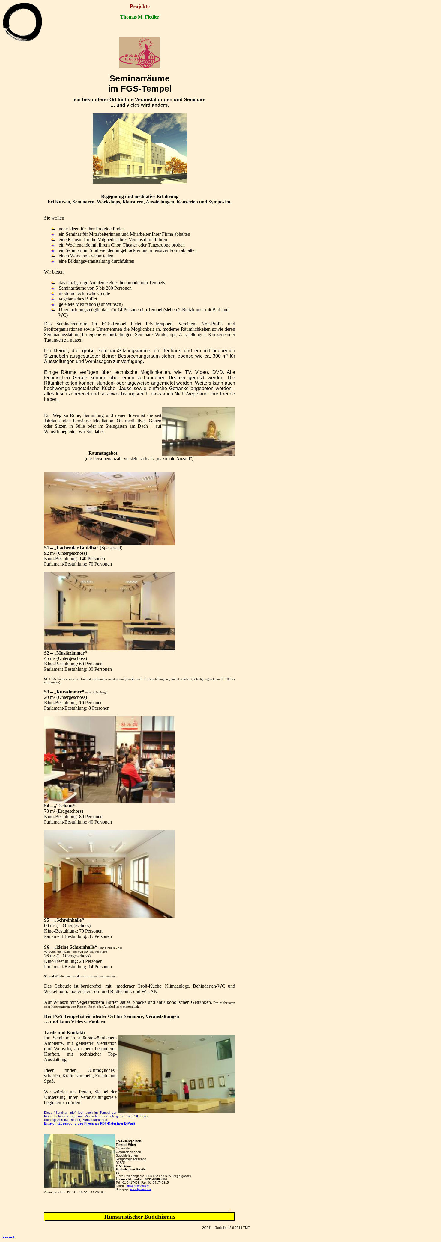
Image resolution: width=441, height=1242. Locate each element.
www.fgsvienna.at (141, 1189)
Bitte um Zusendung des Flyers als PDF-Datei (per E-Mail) (89, 1123)
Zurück (8, 1237)
